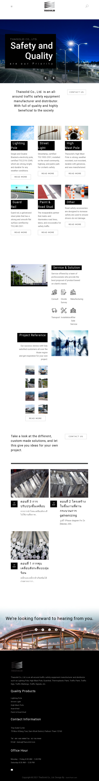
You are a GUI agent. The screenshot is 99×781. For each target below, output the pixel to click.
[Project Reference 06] (43, 396)
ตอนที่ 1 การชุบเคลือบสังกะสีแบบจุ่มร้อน (34, 568)
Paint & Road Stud (18, 712)
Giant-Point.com (71, 778)
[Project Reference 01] (30, 370)
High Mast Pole (17, 705)
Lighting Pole (16, 698)
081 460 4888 (20, 739)
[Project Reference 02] (43, 370)
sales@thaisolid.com (26, 742)
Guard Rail (15, 709)
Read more (21, 177)
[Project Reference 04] (43, 383)
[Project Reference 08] (43, 409)
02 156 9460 (36, 739)
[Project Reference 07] (30, 409)
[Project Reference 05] (30, 396)
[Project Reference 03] (30, 383)
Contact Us (76, 92)
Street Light (16, 702)
